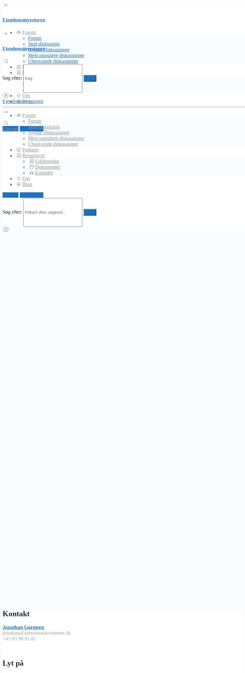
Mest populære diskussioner (56, 55)
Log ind (11, 128)
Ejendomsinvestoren (24, 19)
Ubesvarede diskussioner (53, 61)
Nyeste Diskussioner (49, 49)
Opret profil (31, 195)
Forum (34, 38)
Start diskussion (44, 126)
